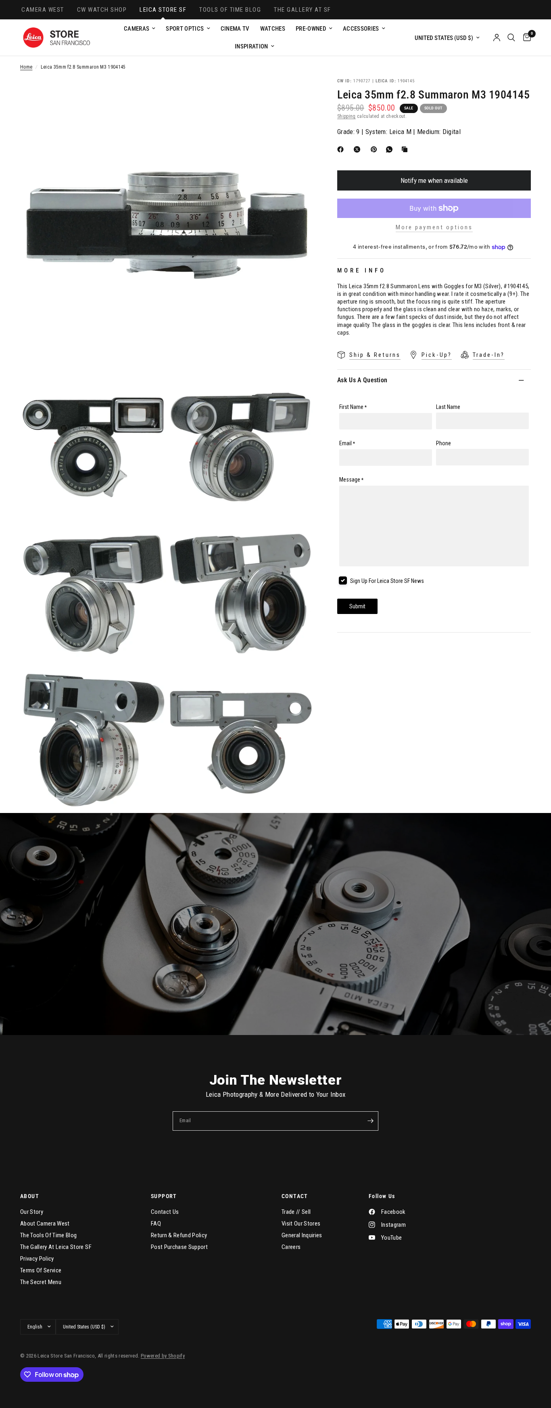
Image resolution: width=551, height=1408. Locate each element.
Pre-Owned (311, 28)
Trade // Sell (296, 1211)
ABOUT (29, 1196)
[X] (358, 149)
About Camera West (45, 1223)
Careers (291, 1247)
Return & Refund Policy (179, 1235)
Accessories (361, 28)
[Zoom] (296, 95)
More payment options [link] (434, 227)
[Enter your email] (370, 1121)
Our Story (31, 1211)
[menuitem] (140, 29)
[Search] (511, 37)
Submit (357, 606)
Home (26, 67)
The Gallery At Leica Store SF (56, 1247)
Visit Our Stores (301, 1223)
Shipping (346, 116)
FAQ (156, 1223)
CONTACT (295, 1196)
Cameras (136, 28)
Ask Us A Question (362, 380)
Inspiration (251, 46)
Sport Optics (185, 28)
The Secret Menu (40, 1282)
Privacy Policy (37, 1258)
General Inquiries (302, 1235)
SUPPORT (164, 1196)
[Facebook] (342, 149)
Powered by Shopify (163, 1356)
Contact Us (165, 1211)
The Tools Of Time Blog (48, 1235)
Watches (272, 28)
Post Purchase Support (179, 1247)
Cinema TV (235, 28)
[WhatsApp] (391, 149)
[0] (525, 37)
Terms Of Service (40, 1270)
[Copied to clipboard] (406, 149)
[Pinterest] (375, 149)
